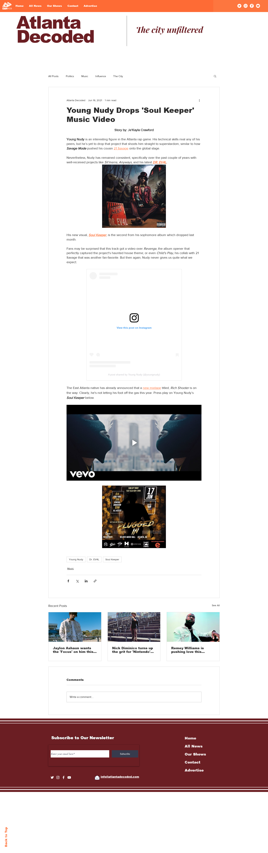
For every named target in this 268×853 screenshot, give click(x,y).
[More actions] (199, 100)
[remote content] (134, 325)
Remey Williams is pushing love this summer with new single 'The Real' (193, 650)
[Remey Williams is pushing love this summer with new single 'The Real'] (193, 627)
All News (194, 746)
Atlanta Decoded (55, 29)
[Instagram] (246, 6)
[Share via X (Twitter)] (77, 581)
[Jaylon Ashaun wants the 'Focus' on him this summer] (74, 627)
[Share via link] (95, 581)
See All (216, 605)
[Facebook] (252, 6)
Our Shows (195, 754)
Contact (192, 762)
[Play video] (134, 443)
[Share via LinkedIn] (86, 581)
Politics (70, 76)
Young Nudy (76, 559)
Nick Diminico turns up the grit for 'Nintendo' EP (132, 650)
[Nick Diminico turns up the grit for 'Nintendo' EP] (134, 627)
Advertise (194, 770)
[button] (215, 76)
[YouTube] (258, 6)
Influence (100, 76)
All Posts (53, 76)
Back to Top (6, 837)
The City (118, 76)
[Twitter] (239, 6)
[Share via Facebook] (68, 581)
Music (84, 76)
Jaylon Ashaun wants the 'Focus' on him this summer (73, 650)
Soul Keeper (112, 559)
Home (190, 738)
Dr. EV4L (94, 559)
